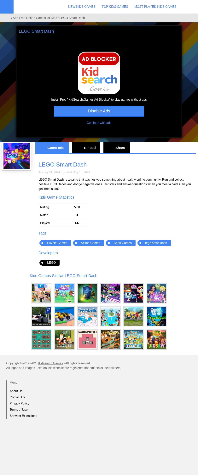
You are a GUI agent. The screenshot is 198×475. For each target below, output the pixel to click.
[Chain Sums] (41, 339)
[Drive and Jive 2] (64, 316)
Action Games (90, 243)
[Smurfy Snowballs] (87, 316)
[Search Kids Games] (192, 7)
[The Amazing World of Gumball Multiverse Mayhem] (133, 293)
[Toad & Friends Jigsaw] (157, 339)
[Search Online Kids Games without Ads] (7, 18)
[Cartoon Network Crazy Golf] (64, 293)
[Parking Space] (41, 316)
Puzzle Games (57, 243)
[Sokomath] (87, 339)
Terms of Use (19, 409)
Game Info (55, 148)
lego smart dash (156, 243)
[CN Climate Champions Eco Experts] (110, 316)
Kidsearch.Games (50, 363)
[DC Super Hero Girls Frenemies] (157, 293)
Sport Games (123, 243)
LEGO (51, 262)
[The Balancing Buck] (110, 339)
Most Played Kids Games (155, 6)
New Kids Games (82, 6)
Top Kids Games (115, 6)
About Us (16, 391)
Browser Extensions (23, 415)
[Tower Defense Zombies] (87, 293)
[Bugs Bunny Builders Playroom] (133, 339)
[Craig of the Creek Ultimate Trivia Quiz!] (64, 339)
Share (120, 148)
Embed (90, 148)
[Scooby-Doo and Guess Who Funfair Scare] (157, 316)
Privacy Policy (19, 403)
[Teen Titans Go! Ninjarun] (110, 293)
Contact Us (17, 397)
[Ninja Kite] (133, 316)
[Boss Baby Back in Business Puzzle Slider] (41, 293)
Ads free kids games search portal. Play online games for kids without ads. (38, 7)
